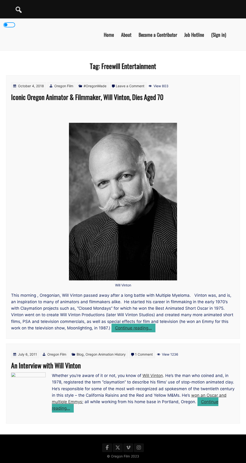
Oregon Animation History (106, 354)
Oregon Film (63, 86)
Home (109, 34)
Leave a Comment (130, 86)
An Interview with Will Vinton (46, 365)
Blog (80, 354)
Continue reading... (135, 328)
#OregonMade (95, 86)
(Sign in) (218, 34)
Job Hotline (194, 34)
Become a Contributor (158, 34)
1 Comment (144, 354)
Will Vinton (152, 375)
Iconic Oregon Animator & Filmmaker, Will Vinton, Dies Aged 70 (87, 97)
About (126, 34)
